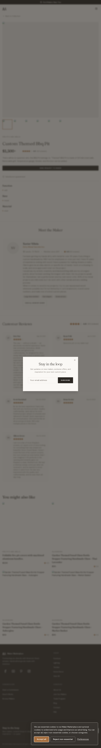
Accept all (41, 739)
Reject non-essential (63, 739)
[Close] (75, 360)
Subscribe (65, 380)
